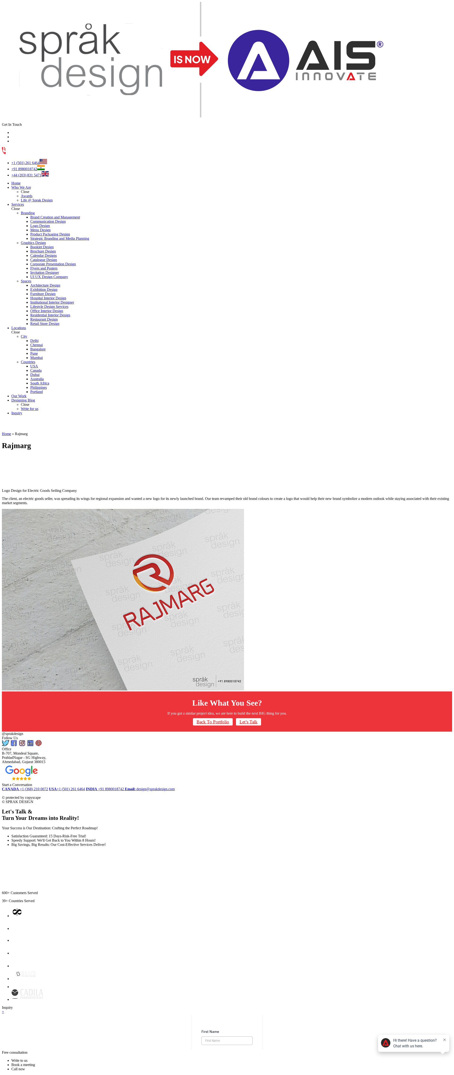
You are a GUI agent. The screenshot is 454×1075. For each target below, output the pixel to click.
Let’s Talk (249, 721)
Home (6, 434)
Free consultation (14, 1052)
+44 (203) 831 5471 (26, 175)
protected (13, 793)
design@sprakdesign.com (150, 789)
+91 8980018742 (24, 169)
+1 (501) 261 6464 (25, 163)
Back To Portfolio (212, 721)
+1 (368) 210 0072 (25, 789)
